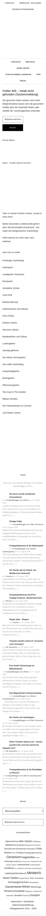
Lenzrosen (28, 868)
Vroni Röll (7, 295)
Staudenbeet (33, 882)
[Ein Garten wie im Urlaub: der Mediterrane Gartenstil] (4, 573)
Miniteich (34, 873)
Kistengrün (7, 267)
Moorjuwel (7, 281)
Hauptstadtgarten (10, 371)
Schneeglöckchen (18, 882)
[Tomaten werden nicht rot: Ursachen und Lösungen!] (4, 644)
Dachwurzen (10, 848)
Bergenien (21, 845)
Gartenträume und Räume (15, 309)
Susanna (9, 576)
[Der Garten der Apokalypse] (4, 721)
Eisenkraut (21, 848)
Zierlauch (25, 895)
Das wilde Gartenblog (13, 364)
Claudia (16, 622)
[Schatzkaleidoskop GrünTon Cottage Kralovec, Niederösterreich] (4, 598)
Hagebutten (28, 857)
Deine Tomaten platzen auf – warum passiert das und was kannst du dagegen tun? (22, 745)
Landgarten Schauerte (13, 274)
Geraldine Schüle (10, 288)
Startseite (23, 107)
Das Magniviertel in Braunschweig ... (26, 693)
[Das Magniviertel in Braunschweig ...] (4, 696)
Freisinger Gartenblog (13, 260)
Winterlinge (36, 887)
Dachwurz (37, 845)
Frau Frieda (8, 316)
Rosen (27, 878)
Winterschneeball (14, 891)
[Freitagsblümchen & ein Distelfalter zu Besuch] (4, 773)
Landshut (20, 868)
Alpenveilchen (11, 841)
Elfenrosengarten (10, 385)
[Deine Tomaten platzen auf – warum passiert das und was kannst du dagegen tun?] (4, 745)
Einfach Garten (9, 323)
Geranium (13, 857)
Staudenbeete (13, 886)
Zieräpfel (34, 895)
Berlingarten (8, 378)
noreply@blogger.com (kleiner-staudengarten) (24, 776)
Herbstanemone (26, 861)
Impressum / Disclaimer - (23, 901)
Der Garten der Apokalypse (21, 717)
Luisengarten (8, 343)
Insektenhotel (23, 864)
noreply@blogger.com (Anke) (17, 500)
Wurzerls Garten (10, 330)
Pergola (21, 878)
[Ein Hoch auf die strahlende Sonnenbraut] (4, 497)
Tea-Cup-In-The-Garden (14, 392)
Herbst (38, 857)
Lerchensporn (37, 868)
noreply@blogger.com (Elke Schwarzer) (28, 524)
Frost (13, 853)
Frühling (19, 852)
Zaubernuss (29, 891)
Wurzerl (9, 601)
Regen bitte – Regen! (19, 619)
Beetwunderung (10, 302)
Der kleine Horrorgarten (14, 357)
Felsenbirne (31, 849)
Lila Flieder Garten (11, 413)
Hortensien (35, 861)
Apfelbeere (37, 841)
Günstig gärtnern (10, 350)
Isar (15, 868)
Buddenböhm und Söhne (14, 336)
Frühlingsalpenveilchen (33, 853)
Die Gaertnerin (11, 647)
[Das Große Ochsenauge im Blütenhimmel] (4, 669)
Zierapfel (18, 895)
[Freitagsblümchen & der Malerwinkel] (4, 549)
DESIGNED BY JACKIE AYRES (23, 915)
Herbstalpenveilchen (12, 861)
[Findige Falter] (4, 525)
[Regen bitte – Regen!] (4, 623)
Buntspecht (29, 845)
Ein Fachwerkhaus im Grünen (17, 406)
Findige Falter (15, 521)
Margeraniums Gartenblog (23, 35)
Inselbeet (9, 868)
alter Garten (26, 841)
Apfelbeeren (10, 845)
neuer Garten (10, 877)
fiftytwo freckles (10, 399)
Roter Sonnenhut (36, 878)
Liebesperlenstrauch (16, 873)
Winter (26, 886)
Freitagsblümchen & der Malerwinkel (26, 546)
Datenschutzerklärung (23, 905)
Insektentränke (35, 865)
